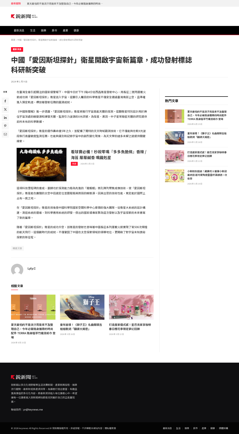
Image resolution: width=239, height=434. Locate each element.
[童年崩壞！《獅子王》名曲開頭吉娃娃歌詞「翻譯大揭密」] (82, 307)
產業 (65, 30)
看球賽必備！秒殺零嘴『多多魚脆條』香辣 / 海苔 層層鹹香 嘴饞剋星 (108, 154)
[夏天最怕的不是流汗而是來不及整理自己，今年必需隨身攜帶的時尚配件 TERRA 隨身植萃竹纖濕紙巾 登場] (33, 307)
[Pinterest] (5, 125)
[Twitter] (5, 109)
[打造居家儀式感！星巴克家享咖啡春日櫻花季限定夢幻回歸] (131, 307)
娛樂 (43, 30)
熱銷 (74, 164)
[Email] (5, 134)
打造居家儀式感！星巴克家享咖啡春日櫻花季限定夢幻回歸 (130, 326)
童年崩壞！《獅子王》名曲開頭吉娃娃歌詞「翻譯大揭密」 (59, 3)
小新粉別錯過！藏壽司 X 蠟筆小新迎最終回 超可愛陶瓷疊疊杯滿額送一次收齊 (207, 174)
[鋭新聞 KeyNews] (24, 16)
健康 (76, 30)
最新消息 (19, 30)
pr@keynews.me (33, 409)
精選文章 (17, 248)
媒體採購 (223, 428)
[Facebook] (5, 101)
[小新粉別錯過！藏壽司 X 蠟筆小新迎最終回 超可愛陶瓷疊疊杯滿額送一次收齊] (174, 175)
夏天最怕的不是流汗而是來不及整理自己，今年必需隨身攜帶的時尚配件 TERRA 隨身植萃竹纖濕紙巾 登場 (33, 330)
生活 (32, 30)
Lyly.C (32, 268)
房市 (54, 30)
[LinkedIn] (5, 117)
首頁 (13, 39)
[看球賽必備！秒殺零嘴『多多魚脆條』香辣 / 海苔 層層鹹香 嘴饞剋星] (41, 164)
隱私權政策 (110, 428)
